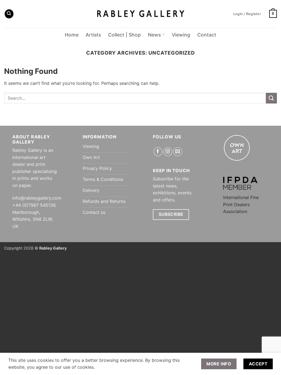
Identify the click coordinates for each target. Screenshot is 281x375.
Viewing (181, 35)
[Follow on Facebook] (157, 151)
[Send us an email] (177, 151)
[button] (273, 14)
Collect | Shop (124, 35)
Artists (93, 35)
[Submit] (271, 98)
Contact (206, 35)
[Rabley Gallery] (140, 14)
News (154, 35)
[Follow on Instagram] (167, 151)
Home (71, 35)
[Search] (9, 13)
